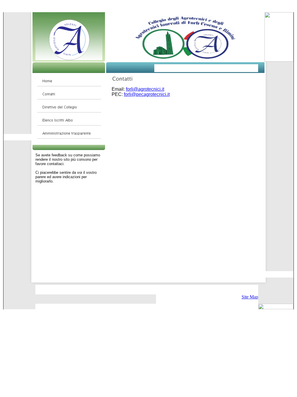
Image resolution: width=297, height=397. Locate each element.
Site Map (250, 296)
